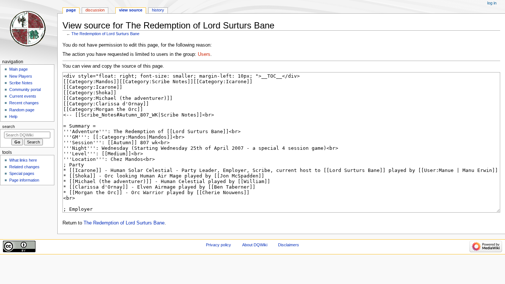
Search (8, 126)
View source (130, 10)
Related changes (24, 167)
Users (204, 54)
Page (71, 10)
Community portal (25, 89)
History (158, 10)
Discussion (95, 10)
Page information (24, 180)
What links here (23, 160)
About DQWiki (254, 245)
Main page (18, 69)
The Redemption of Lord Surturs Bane (105, 33)
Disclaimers (288, 245)
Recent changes (24, 103)
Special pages (21, 173)
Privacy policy (218, 245)
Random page (21, 110)
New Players (20, 76)
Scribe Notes (21, 83)
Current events (22, 96)
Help (13, 116)
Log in (491, 3)
